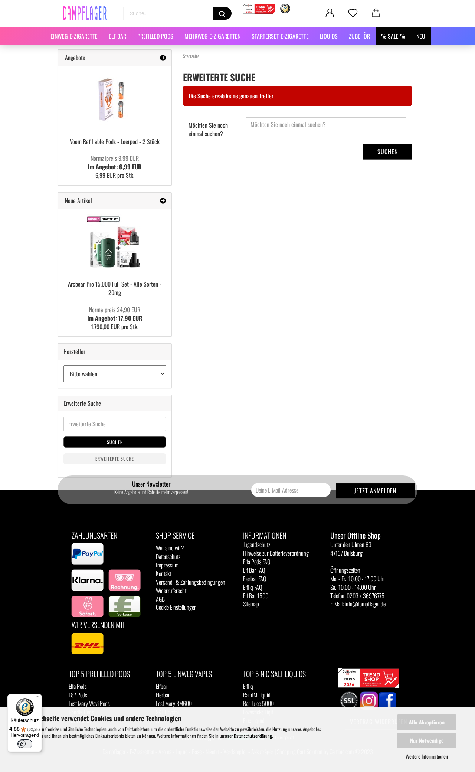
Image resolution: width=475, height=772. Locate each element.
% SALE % (393, 36)
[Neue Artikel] (163, 200)
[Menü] (37, 698)
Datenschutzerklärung (253, 735)
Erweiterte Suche (114, 458)
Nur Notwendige (427, 740)
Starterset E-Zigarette (280, 36)
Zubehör (359, 36)
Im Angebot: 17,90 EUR (114, 314)
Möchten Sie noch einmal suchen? (208, 129)
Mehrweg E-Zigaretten (212, 36)
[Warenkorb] (375, 13)
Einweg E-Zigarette (74, 36)
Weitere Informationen (427, 756)
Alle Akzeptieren (427, 722)
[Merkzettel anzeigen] (352, 13)
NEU (420, 36)
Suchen (387, 151)
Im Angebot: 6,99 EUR (115, 162)
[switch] (24, 743)
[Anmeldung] (329, 13)
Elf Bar (117, 36)
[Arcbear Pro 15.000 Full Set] (114, 242)
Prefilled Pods (155, 36)
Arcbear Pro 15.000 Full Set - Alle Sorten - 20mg (114, 288)
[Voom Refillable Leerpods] (114, 99)
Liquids (329, 36)
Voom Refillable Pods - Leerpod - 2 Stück (115, 141)
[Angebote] (163, 57)
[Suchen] (222, 13)
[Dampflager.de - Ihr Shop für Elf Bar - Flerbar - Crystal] (87, 13)
